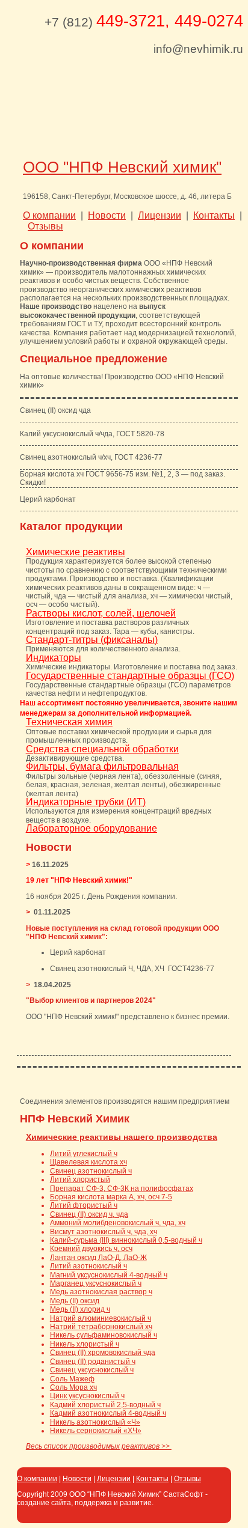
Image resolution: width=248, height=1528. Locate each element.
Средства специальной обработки (102, 749)
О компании (37, 1479)
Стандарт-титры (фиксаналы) (92, 640)
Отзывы (187, 1479)
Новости (77, 1479)
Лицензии (114, 1479)
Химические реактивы (75, 552)
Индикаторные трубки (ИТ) (86, 802)
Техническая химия (69, 722)
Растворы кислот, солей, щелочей (101, 613)
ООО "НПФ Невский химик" (122, 167)
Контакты (152, 1479)
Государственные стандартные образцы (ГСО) (130, 676)
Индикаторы (53, 658)
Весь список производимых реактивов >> (99, 1446)
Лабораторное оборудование (91, 828)
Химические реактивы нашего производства (121, 1137)
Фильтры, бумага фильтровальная (102, 766)
